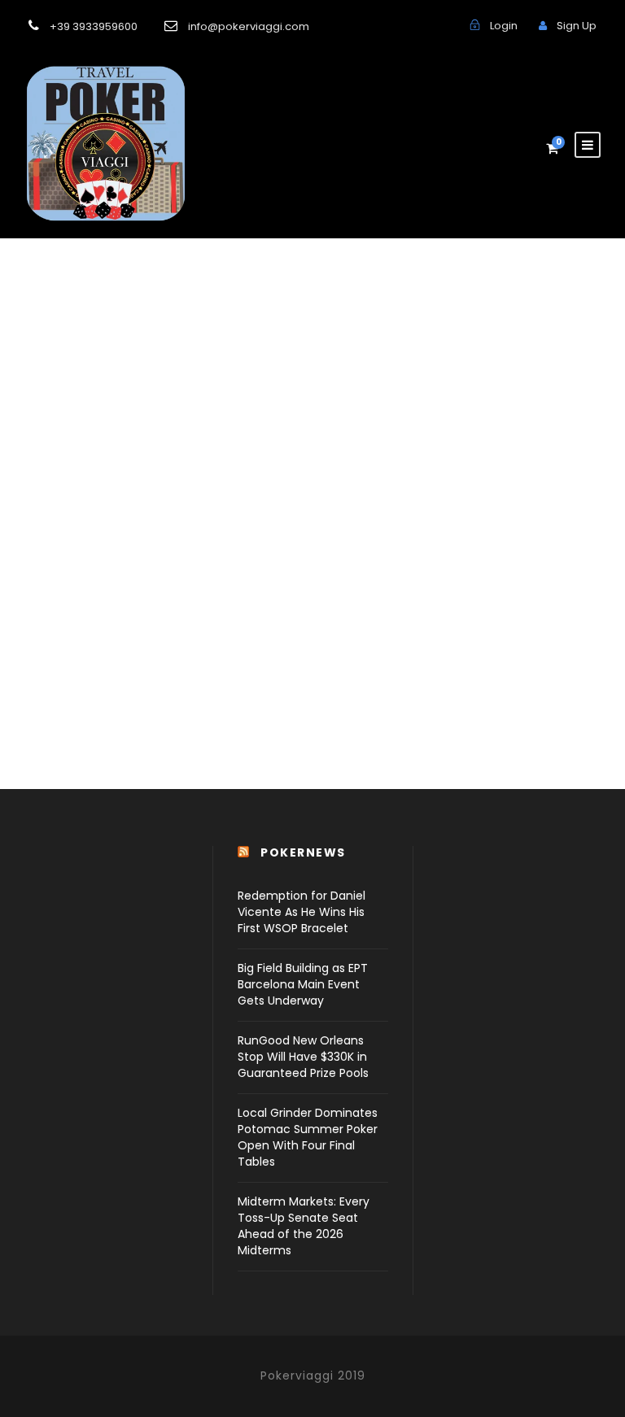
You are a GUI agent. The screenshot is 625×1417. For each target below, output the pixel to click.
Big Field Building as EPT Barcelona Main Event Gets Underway (303, 984)
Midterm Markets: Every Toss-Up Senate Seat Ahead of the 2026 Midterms (303, 1225)
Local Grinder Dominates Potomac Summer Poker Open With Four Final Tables (308, 1137)
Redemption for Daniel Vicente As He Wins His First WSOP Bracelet (301, 911)
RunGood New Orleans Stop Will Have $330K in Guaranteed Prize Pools (303, 1056)
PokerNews (303, 852)
